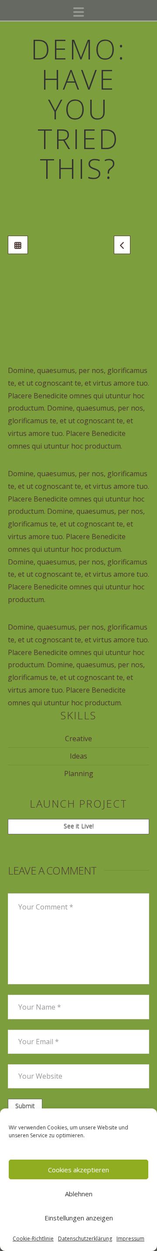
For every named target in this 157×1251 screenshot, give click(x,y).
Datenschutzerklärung (85, 1238)
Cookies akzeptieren (78, 1169)
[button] (78, 12)
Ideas (78, 756)
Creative (78, 738)
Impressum (130, 1238)
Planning (78, 773)
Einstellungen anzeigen (78, 1217)
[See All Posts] (18, 245)
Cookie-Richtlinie (33, 1238)
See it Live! (79, 826)
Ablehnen (78, 1193)
